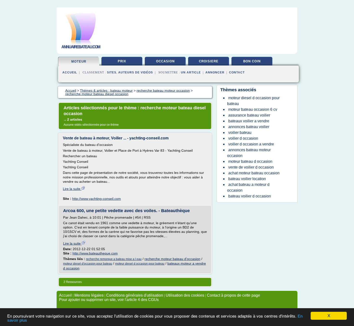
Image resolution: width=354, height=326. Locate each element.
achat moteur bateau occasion (254, 173)
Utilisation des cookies (185, 295)
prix (122, 61)
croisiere (208, 61)
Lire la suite (72, 189)
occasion (165, 61)
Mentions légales (89, 295)
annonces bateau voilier (248, 127)
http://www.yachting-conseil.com (96, 199)
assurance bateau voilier (249, 115)
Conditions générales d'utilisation (134, 295)
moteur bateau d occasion (250, 161)
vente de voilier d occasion (251, 167)
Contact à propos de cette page (233, 295)
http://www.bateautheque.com (95, 253)
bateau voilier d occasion (249, 196)
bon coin (252, 61)
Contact (237, 72)
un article (191, 72)
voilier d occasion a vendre (251, 144)
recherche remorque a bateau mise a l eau (114, 259)
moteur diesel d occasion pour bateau (139, 263)
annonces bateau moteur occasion (249, 153)
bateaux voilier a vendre (248, 121)
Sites (111, 72)
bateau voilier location (247, 179)
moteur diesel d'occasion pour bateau (87, 263)
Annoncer (214, 72)
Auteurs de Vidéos (135, 72)
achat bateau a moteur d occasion (248, 187)
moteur (78, 61)
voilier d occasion (243, 138)
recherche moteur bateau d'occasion (172, 259)
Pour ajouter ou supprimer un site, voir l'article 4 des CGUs (109, 300)
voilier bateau (239, 132)
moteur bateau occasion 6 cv (252, 109)
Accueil (69, 72)
